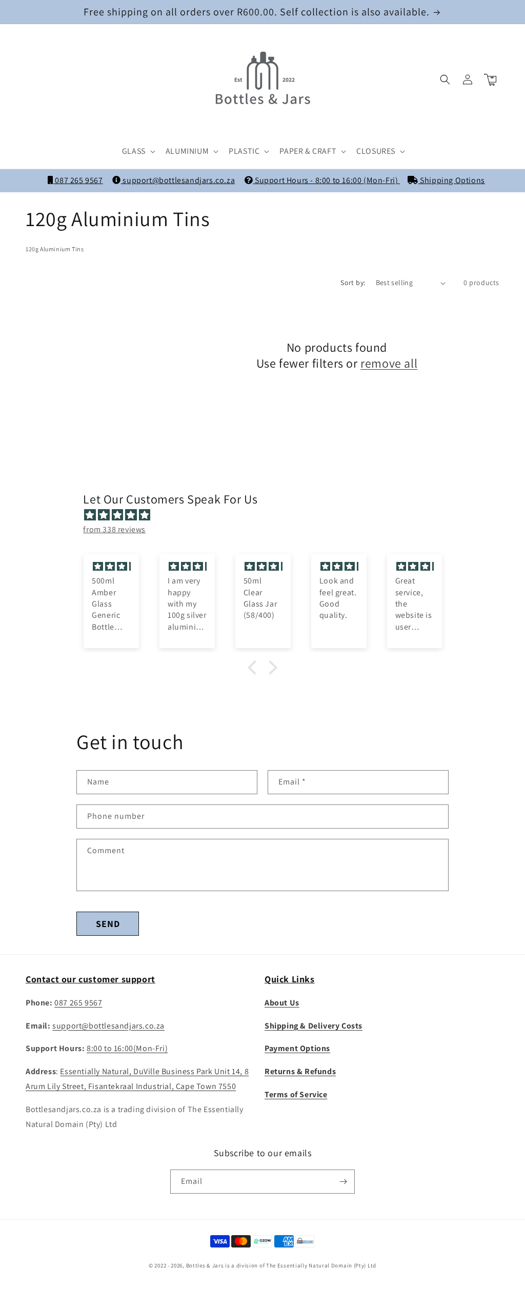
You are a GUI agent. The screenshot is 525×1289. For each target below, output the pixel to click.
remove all (388, 363)
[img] (267, 515)
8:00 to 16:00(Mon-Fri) (127, 1048)
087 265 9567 (78, 180)
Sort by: (352, 282)
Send (108, 924)
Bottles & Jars (205, 1265)
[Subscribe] (343, 1182)
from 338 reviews (114, 529)
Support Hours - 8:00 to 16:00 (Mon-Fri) (326, 180)
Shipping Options (451, 180)
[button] (137, 151)
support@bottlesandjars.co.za (178, 180)
